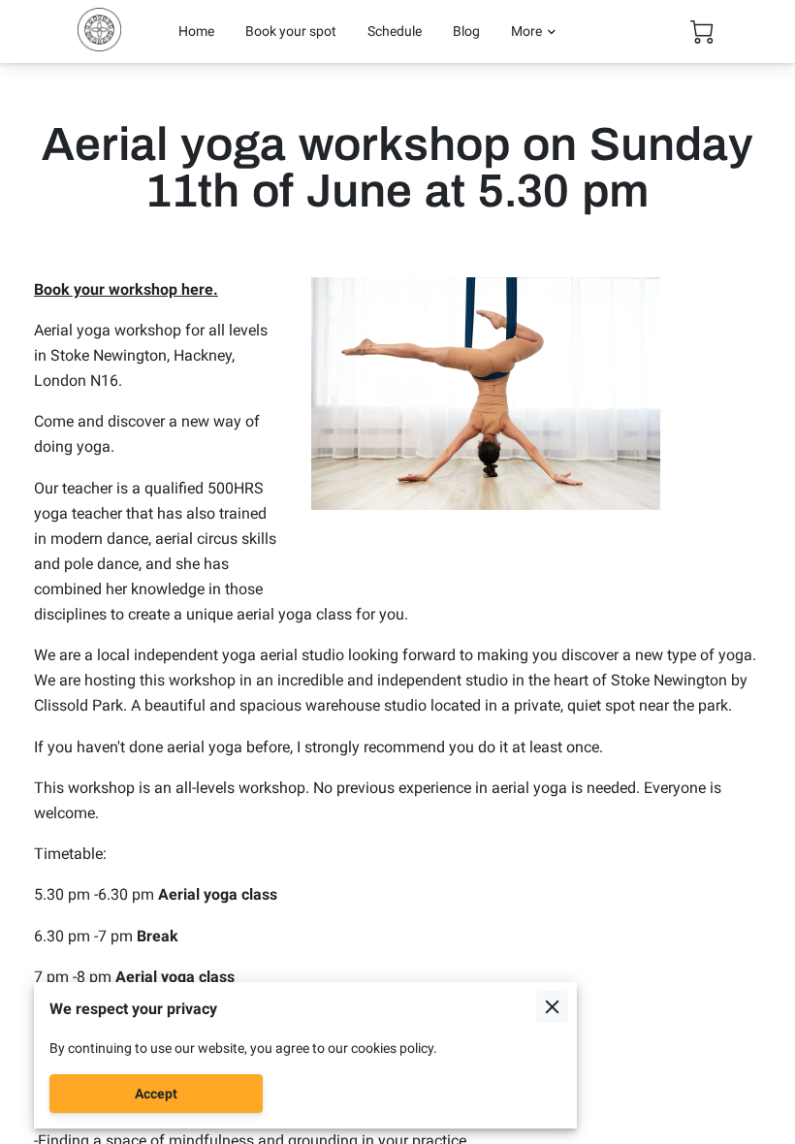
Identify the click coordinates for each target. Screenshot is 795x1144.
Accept (156, 1093)
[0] (702, 32)
